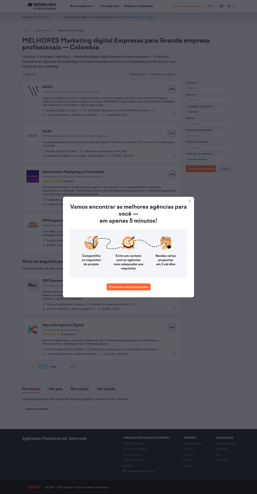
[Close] (190, 201)
